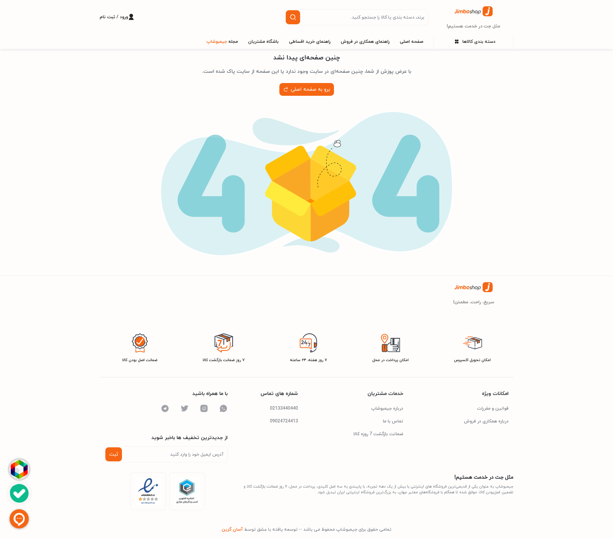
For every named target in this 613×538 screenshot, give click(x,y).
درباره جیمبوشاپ (387, 408)
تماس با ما (393, 421)
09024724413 (284, 421)
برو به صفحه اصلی (310, 89)
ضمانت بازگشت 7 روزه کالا (378, 434)
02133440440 (284, 408)
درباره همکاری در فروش (486, 421)
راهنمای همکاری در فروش (365, 42)
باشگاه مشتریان (263, 42)
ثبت (113, 454)
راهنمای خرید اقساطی (309, 42)
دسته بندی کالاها (479, 42)
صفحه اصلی (411, 42)
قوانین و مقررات (493, 408)
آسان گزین (232, 530)
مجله (222, 42)
